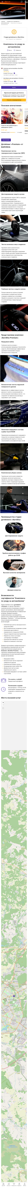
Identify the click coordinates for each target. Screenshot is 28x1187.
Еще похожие (6, 139)
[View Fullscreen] (3, 708)
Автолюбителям (5, 23)
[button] (14, 996)
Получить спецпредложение (14, 100)
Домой (3, 1185)
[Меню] (25, 1)
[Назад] (2, 1)
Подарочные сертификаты (13, 21)
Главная (3, 21)
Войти (24, 1185)
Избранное (18, 50)
